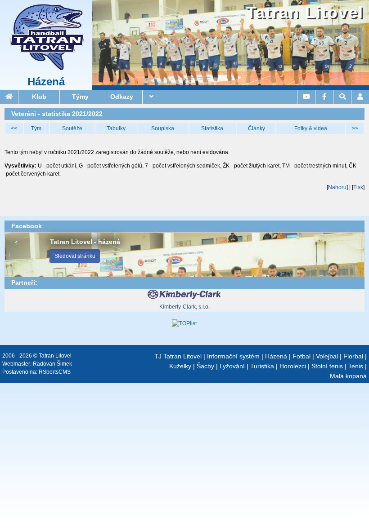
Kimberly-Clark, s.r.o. (184, 307)
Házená (46, 82)
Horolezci (292, 366)
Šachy (205, 366)
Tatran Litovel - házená (85, 241)
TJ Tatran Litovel (178, 356)
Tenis (355, 366)
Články (256, 128)
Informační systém (233, 356)
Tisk (358, 187)
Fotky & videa (310, 128)
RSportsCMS (55, 372)
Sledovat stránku (74, 256)
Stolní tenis (327, 366)
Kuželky (180, 366)
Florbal (353, 356)
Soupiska (162, 128)
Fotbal (301, 356)
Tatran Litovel (305, 12)
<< (14, 128)
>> (355, 128)
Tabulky (116, 128)
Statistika (212, 128)
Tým (36, 128)
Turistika (262, 366)
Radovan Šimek (52, 364)
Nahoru (337, 187)
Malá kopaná (348, 376)
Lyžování (232, 366)
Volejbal (327, 356)
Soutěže (72, 128)
